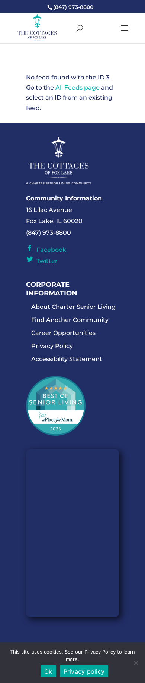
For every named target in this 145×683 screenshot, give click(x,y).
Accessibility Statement (66, 359)
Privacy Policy (52, 346)
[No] (135, 663)
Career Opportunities (63, 332)
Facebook (49, 249)
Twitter (45, 260)
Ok (48, 671)
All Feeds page (77, 87)
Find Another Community (70, 319)
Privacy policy (84, 671)
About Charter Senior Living (73, 306)
